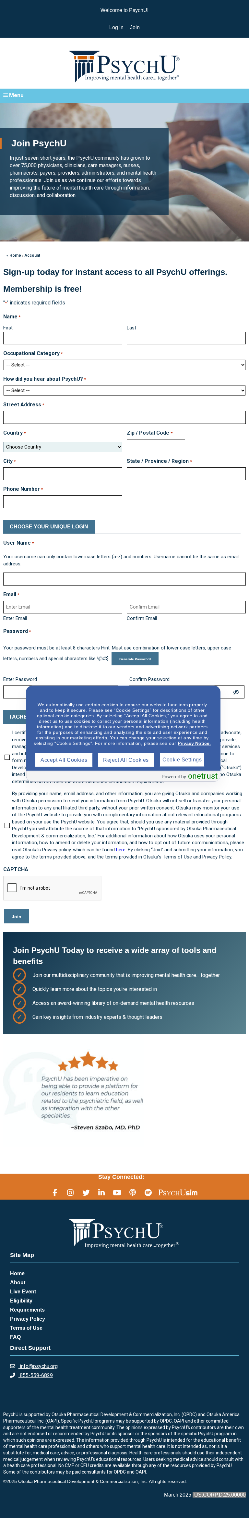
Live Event (23, 1291)
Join (135, 27)
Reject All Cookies (126, 760)
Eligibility (21, 1300)
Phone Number (23, 489)
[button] (124, 95)
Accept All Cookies (64, 760)
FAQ (15, 1337)
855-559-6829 (35, 1375)
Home (17, 1273)
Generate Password (135, 659)
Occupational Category (33, 353)
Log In (116, 27)
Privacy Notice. (194, 743)
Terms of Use (26, 1328)
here (120, 850)
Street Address (23, 404)
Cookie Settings (182, 759)
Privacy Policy (27, 1319)
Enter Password (20, 679)
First (8, 328)
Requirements (27, 1310)
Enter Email (15, 618)
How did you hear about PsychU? (44, 379)
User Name (18, 543)
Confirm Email (142, 618)
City (9, 461)
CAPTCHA (15, 869)
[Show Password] (236, 691)
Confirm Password (149, 679)
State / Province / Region (159, 461)
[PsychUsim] (177, 1192)
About (17, 1282)
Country (14, 433)
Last (131, 328)
